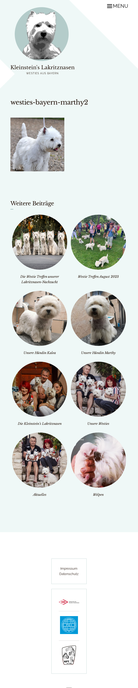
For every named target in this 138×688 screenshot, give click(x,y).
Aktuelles (39, 495)
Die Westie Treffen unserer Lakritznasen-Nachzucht (39, 279)
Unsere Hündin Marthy (98, 353)
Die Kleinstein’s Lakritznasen (40, 424)
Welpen (98, 495)
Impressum (68, 568)
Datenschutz (69, 574)
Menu (120, 6)
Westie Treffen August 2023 (98, 277)
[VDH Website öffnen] (69, 603)
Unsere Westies (98, 424)
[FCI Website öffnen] (69, 633)
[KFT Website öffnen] (69, 663)
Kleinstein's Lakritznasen (42, 67)
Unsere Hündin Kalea (40, 353)
